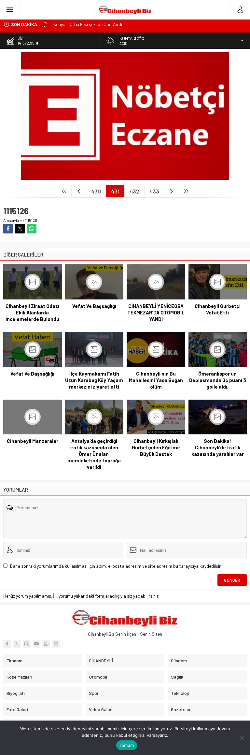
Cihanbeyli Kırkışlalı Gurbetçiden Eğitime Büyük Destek (156, 447)
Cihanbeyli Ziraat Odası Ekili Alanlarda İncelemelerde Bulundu (32, 312)
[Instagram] (27, 644)
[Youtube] (36, 644)
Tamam (126, 745)
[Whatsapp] (46, 644)
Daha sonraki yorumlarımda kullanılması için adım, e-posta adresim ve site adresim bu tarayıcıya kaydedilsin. (116, 566)
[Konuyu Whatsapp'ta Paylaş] (31, 228)
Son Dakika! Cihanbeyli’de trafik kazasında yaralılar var (217, 447)
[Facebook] (7, 644)
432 (134, 191)
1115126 (31, 220)
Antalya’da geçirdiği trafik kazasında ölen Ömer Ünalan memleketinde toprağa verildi (94, 454)
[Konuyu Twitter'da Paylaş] (20, 228)
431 (115, 191)
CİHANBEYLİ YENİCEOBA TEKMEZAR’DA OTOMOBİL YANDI (156, 312)
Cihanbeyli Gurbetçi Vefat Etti (218, 309)
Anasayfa (11, 220)
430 (96, 191)
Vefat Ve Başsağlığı (94, 306)
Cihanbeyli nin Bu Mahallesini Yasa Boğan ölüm (156, 380)
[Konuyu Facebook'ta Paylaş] (8, 228)
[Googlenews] (56, 644)
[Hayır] (242, 738)
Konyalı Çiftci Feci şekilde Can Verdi (87, 24)
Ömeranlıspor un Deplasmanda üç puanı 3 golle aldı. (217, 380)
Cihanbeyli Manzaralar (32, 441)
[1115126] (125, 177)
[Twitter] (17, 644)
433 (154, 191)
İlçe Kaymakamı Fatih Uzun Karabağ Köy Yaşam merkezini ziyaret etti (94, 380)
